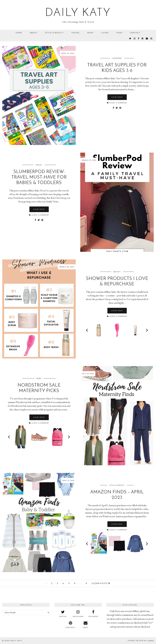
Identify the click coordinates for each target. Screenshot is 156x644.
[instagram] (135, 38)
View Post (117, 97)
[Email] (147, 38)
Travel (75, 33)
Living (105, 33)
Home (19, 33)
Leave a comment (118, 103)
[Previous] (87, 330)
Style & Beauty (54, 33)
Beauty (117, 272)
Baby (90, 33)
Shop (119, 33)
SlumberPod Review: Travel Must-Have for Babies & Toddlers (39, 177)
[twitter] (130, 38)
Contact (135, 33)
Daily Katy (78, 13)
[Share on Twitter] (117, 108)
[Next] (146, 330)
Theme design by (141, 641)
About (33, 33)
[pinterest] (143, 38)
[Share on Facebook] (113, 108)
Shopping (117, 58)
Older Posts (100, 583)
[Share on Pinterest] (120, 108)
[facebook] (138, 38)
